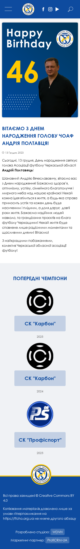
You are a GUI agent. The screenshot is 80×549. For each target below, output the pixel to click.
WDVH (58, 532)
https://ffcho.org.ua (18, 518)
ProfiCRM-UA (57, 540)
